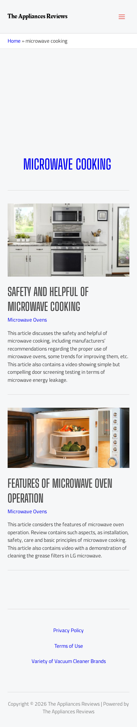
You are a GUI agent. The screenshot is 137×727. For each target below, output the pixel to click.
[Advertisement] (68, 114)
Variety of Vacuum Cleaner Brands (69, 661)
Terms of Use (68, 646)
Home (14, 41)
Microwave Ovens (27, 320)
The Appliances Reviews (37, 16)
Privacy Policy (68, 630)
